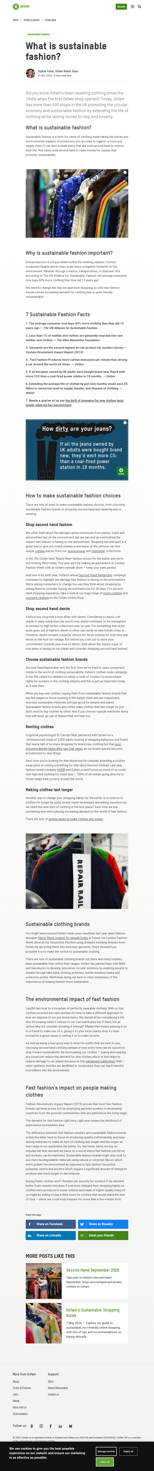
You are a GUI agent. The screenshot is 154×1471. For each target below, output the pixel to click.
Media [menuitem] (16, 1400)
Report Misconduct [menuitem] (58, 1387)
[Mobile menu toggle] (132, 6)
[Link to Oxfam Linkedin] (60, 1426)
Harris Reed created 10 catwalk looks (63, 938)
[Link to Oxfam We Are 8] (32, 1426)
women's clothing (37, 598)
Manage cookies (106, 1451)
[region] (77, 1456)
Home (15, 20)
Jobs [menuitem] (15, 1394)
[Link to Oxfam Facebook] (51, 1426)
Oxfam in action (31, 20)
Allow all (104, 1461)
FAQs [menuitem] (51, 1381)
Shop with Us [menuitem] (20, 1407)
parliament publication (100, 1061)
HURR (61, 770)
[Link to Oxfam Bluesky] (70, 1426)
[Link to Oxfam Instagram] (41, 1426)
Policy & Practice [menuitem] (22, 1387)
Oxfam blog (50, 20)
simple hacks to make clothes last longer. (76, 819)
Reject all (128, 1451)
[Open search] (139, 6)
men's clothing (112, 593)
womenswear (76, 551)
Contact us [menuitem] (53, 1394)
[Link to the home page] (21, 6)
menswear (98, 551)
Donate (121, 7)
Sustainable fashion (39, 34)
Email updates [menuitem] (20, 1413)
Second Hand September (95, 575)
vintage (40, 551)
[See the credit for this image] (125, 172)
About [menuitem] (16, 1381)
